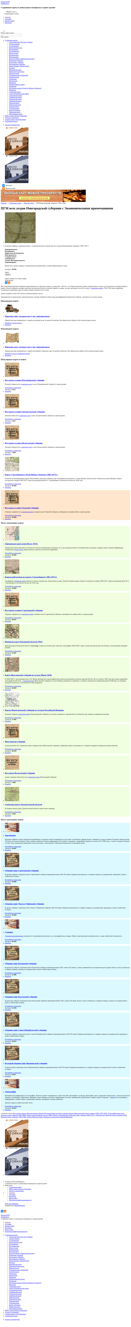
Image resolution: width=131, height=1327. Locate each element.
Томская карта (14, 106)
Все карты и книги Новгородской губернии (28, 1113)
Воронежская (13, 55)
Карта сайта (13, 1198)
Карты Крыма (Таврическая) (19, 66)
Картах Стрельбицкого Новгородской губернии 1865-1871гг (74, 1115)
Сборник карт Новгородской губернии (109, 1115)
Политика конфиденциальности (20, 1200)
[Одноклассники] (9, 282)
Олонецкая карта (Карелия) (18, 75)
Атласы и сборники (12, 118)
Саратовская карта (15, 95)
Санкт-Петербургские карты (19, 94)
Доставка (8, 19)
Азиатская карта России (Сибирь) (21, 42)
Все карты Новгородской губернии (56, 1113)
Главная (7, 17)
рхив (112, 1097)
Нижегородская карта (16, 72)
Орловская (12, 79)
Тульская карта (14, 108)
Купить (8, 274)
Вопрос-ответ (9, 21)
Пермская (12, 83)
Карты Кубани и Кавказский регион (21, 59)
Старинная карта (28, 681)
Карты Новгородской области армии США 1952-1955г (88, 1113)
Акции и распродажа (12, 125)
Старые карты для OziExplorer (15, 119)
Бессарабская (13, 49)
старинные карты (27, 512)
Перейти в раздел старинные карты (17, 354)
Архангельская (14, 44)
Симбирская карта (15, 97)
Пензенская (13, 81)
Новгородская (14, 73)
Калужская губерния (16, 62)
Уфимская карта (14, 112)
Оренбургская (14, 77)
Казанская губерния (16, 60)
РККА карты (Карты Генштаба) (16, 116)
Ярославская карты (15, 114)
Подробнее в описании (13, 388)
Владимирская (14, 51)
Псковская (12, 86)
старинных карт (26, 384)
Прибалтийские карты (17, 84)
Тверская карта (14, 103)
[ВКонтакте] (6, 282)
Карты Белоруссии (15, 48)
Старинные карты (11, 40)
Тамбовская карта (15, 101)
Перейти (8, 325)
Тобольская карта (15, 105)
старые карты (18, 549)
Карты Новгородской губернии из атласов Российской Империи (49, 1117)
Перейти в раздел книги (13, 323)
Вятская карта (14, 57)
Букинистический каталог (14, 936)
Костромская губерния (17, 64)
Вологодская (13, 53)
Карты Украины (14, 110)
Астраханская (14, 46)
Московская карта (15, 70)
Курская (12, 68)
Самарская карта (15, 92)
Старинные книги (11, 121)
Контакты (8, 23)
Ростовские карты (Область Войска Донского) (25, 88)
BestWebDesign (19, 1205)
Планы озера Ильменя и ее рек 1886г (39, 1115)
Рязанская (12, 90)
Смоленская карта (15, 99)
